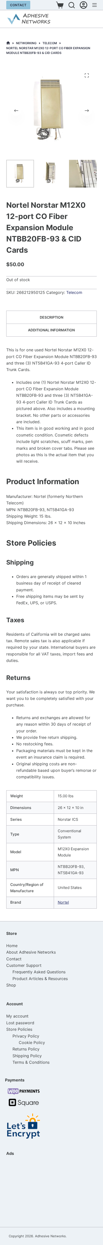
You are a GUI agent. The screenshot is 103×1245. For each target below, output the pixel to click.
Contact (18, 5)
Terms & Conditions (31, 1062)
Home (12, 945)
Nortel (63, 902)
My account (17, 1016)
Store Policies (19, 1029)
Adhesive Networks (50, 1236)
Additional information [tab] (51, 330)
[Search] (71, 5)
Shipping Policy (27, 1055)
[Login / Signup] (83, 5)
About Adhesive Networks (31, 952)
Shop (11, 985)
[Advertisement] (31, 1191)
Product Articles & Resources (40, 978)
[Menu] (94, 5)
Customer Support (24, 965)
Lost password (20, 1022)
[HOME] (8, 43)
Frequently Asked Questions (39, 971)
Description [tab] (51, 317)
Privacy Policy (25, 1036)
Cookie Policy (32, 1042)
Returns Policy (26, 1048)
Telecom (74, 292)
